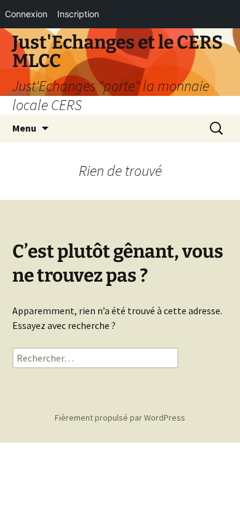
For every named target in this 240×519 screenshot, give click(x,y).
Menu (24, 128)
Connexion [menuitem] (26, 14)
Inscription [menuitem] (78, 14)
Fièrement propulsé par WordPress (120, 417)
